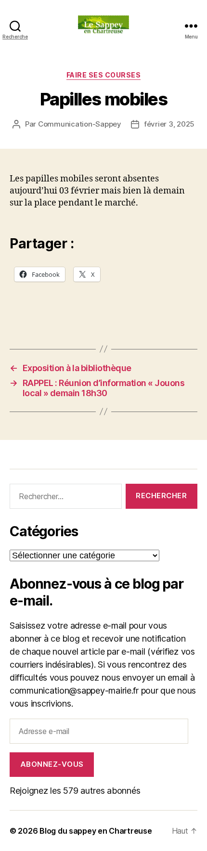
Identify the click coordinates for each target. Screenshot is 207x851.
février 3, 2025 (169, 124)
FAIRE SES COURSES (103, 75)
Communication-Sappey (79, 124)
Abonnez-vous (52, 764)
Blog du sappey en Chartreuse (95, 831)
